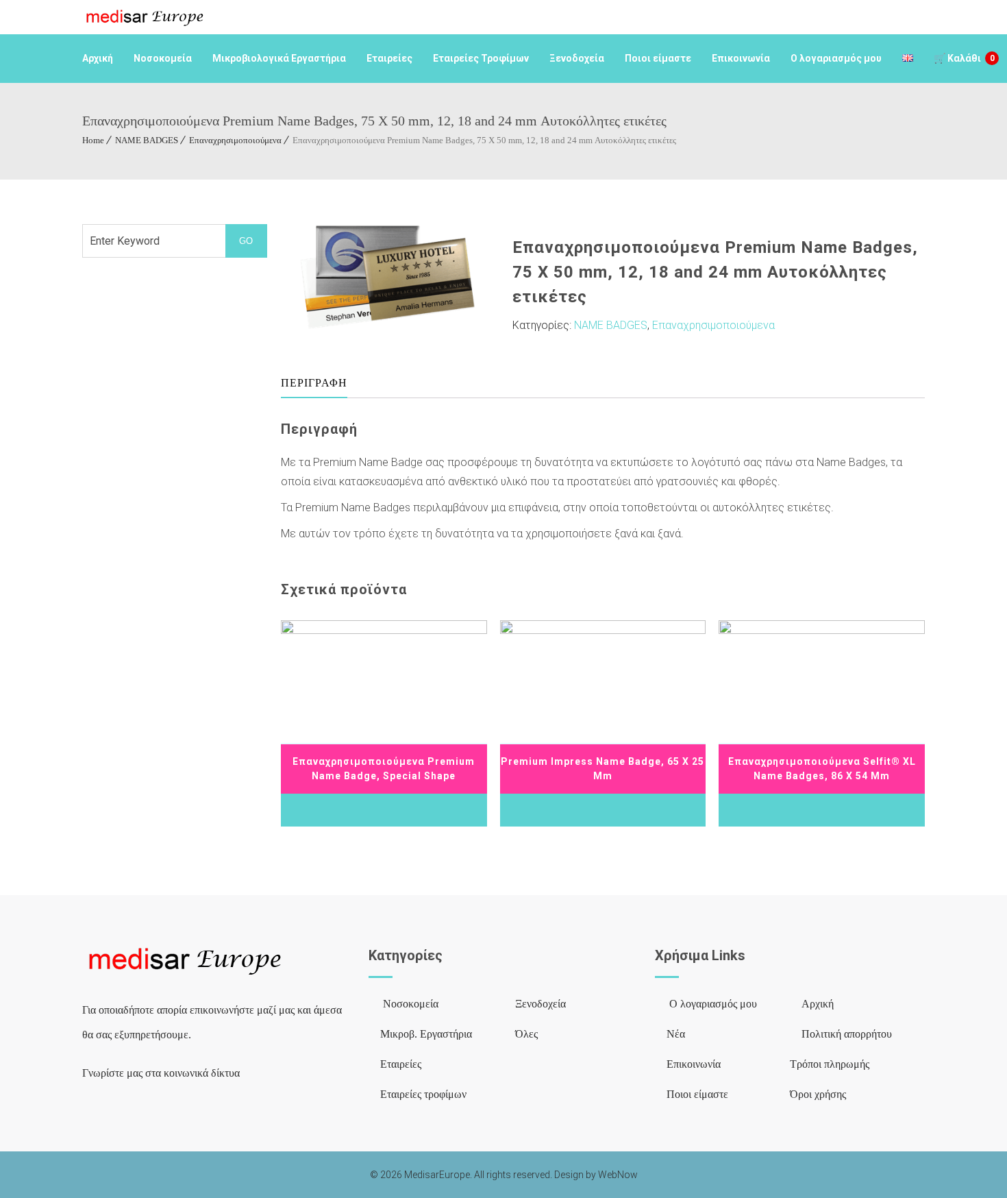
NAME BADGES (146, 140)
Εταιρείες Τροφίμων (481, 58)
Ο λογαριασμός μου (836, 58)
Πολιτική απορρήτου (846, 1034)
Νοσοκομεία (163, 58)
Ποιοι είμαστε (658, 58)
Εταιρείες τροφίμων (423, 1094)
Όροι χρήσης (818, 1094)
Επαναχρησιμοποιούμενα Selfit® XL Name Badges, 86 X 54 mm (822, 768)
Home (93, 140)
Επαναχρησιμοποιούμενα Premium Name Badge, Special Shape (384, 768)
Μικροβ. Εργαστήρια (426, 1034)
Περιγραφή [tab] (314, 383)
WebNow (618, 1174)
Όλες (526, 1034)
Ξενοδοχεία (576, 58)
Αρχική (97, 58)
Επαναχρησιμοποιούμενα (235, 140)
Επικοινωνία (741, 58)
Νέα (676, 1034)
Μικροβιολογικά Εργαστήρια (279, 58)
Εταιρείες (389, 58)
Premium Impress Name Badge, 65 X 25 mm (602, 768)
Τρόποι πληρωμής (829, 1064)
